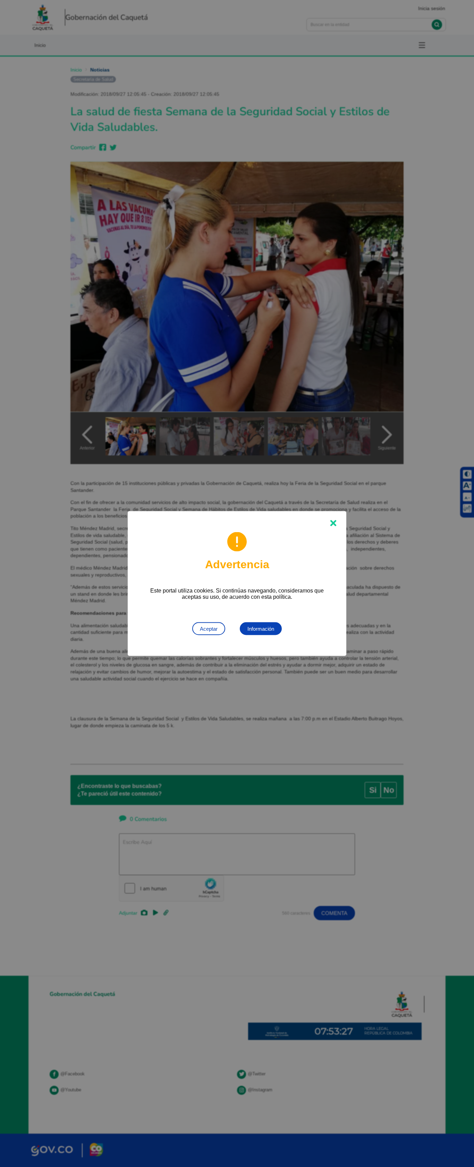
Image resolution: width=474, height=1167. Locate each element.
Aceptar (209, 629)
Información (260, 629)
